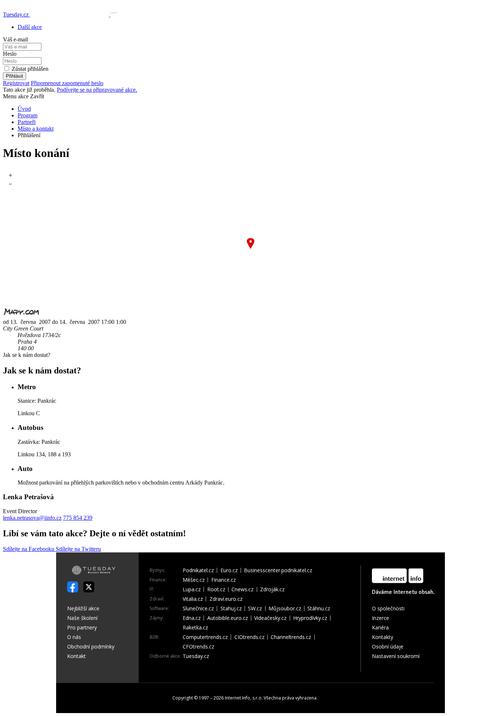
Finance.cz (223, 579)
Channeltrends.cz (291, 637)
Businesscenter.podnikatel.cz (278, 570)
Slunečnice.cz (198, 608)
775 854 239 (77, 518)
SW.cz (255, 608)
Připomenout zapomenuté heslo (67, 83)
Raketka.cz (195, 627)
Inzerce (380, 617)
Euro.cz (229, 570)
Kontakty (382, 636)
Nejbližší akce (83, 608)
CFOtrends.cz (198, 646)
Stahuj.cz (231, 608)
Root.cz (216, 589)
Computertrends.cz (205, 637)
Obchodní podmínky (90, 646)
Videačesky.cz (270, 618)
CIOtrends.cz (249, 637)
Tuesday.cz (196, 656)
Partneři (27, 122)
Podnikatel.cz (198, 570)
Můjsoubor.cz (284, 608)
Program (27, 115)
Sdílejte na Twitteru (78, 549)
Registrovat (16, 83)
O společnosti (388, 608)
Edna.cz (192, 618)
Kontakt (76, 656)
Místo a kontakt (36, 128)
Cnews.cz (242, 589)
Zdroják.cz (272, 589)
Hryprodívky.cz (310, 618)
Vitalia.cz (193, 599)
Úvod (24, 109)
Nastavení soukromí (396, 656)
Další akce (30, 27)
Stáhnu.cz (318, 608)
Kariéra (380, 627)
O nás (74, 636)
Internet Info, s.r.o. (244, 698)
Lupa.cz (192, 589)
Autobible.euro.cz (227, 618)
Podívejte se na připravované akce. (97, 90)
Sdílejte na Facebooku (29, 549)
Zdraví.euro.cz (225, 599)
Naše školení (82, 617)
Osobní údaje (387, 646)
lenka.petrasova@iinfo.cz (32, 518)
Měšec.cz (194, 579)
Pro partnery (82, 627)
